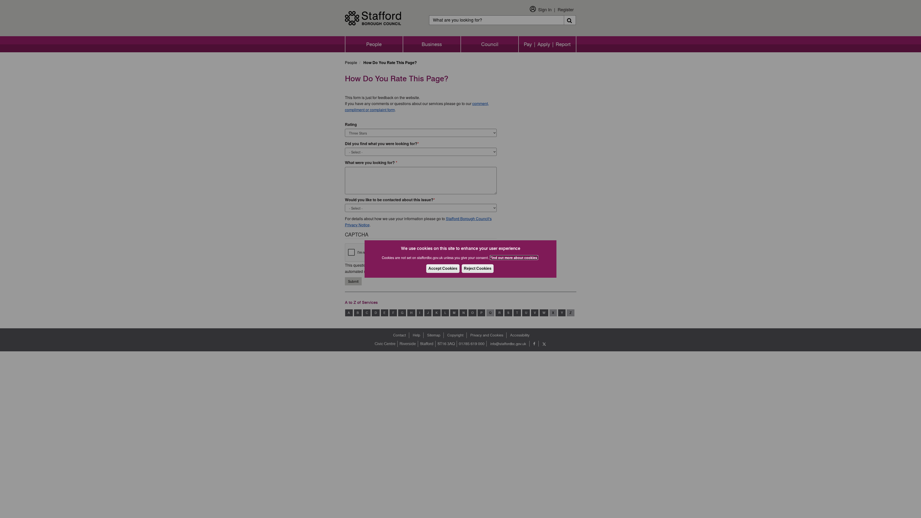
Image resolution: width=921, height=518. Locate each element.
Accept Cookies (442, 268)
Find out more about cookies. (514, 257)
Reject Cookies (477, 268)
